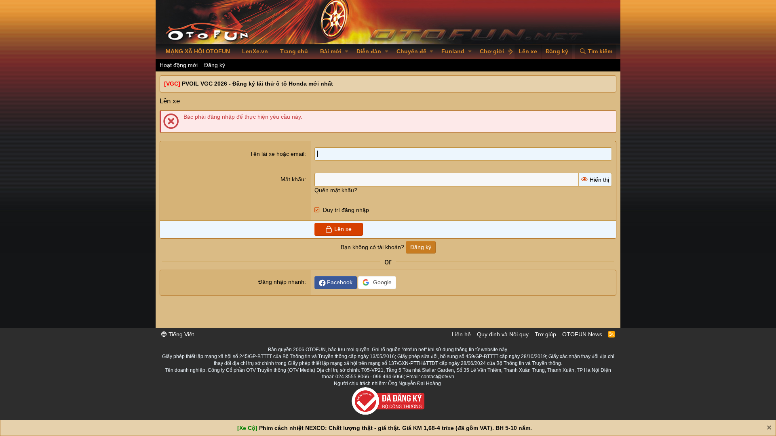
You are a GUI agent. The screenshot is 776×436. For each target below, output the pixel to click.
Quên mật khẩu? (335, 190)
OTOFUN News (582, 334)
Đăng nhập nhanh (281, 282)
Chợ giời (492, 51)
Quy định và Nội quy (503, 334)
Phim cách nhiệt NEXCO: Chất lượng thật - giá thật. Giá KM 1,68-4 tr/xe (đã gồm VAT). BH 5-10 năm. (395, 428)
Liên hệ (461, 334)
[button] (346, 51)
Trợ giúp (545, 334)
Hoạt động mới (179, 65)
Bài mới (330, 51)
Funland (452, 51)
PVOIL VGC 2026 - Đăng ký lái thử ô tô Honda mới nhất (257, 83)
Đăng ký (214, 65)
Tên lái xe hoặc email (277, 154)
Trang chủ (294, 51)
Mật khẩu (292, 179)
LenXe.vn (255, 51)
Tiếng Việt (180, 334)
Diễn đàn (368, 51)
